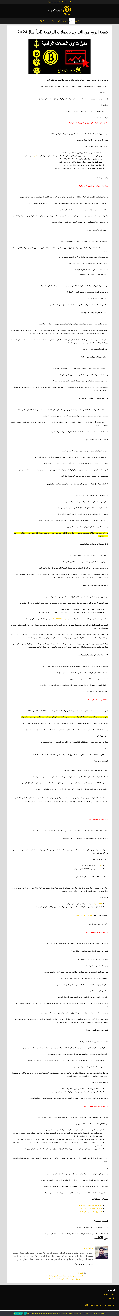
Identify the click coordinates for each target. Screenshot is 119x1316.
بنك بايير (99, 865)
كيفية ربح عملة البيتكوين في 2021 (91, 1211)
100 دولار (36, 156)
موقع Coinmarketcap (59, 619)
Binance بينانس (96, 904)
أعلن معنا (68, 2)
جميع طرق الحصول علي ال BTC (91, 1208)
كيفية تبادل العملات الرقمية (84, 915)
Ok (25, 1313)
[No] (117, 1313)
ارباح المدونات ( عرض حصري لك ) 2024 (100, 1305)
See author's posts (84, 1264)
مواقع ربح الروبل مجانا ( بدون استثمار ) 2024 (66, 1278)
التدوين (65, 21)
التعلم (60, 21)
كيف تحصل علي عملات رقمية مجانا (90, 1205)
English (41, 21)
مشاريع (77, 21)
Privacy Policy (110, 1294)
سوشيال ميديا (52, 21)
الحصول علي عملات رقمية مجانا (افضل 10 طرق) (64, 1276)
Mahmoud (88, 1248)
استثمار (71, 21)
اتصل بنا (50, 2)
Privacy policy (18, 1313)
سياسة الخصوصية (59, 2)
